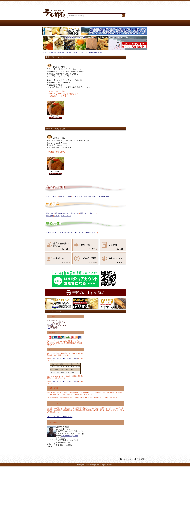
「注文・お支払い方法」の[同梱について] (64, 358)
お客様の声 (91, 52)
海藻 (85, 196)
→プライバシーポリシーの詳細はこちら (59, 417)
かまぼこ (54, 196)
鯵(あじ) (66, 213)
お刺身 (60, 232)
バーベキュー (51, 232)
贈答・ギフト (91, 232)
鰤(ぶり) (93, 213)
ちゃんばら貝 (66, 216)
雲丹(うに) (84, 213)
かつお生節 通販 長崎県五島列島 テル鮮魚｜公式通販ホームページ (64, 52)
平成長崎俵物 (104, 196)
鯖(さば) (58, 213)
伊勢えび (49, 216)
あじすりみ (98, 52)
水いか (75, 196)
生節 (47, 196)
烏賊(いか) (75, 213)
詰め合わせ (93, 196)
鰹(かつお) (50, 213)
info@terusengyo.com (69, 436)
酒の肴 (67, 232)
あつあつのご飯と (78, 232)
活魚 (69, 196)
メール (50, 324)
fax (49, 328)
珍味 (80, 196)
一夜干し (62, 196)
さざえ (56, 216)
